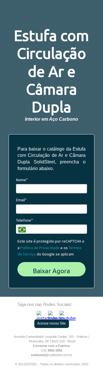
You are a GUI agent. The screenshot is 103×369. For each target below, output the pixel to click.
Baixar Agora (51, 270)
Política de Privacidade (40, 247)
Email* (21, 200)
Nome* (22, 179)
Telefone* (24, 220)
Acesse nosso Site (51, 323)
